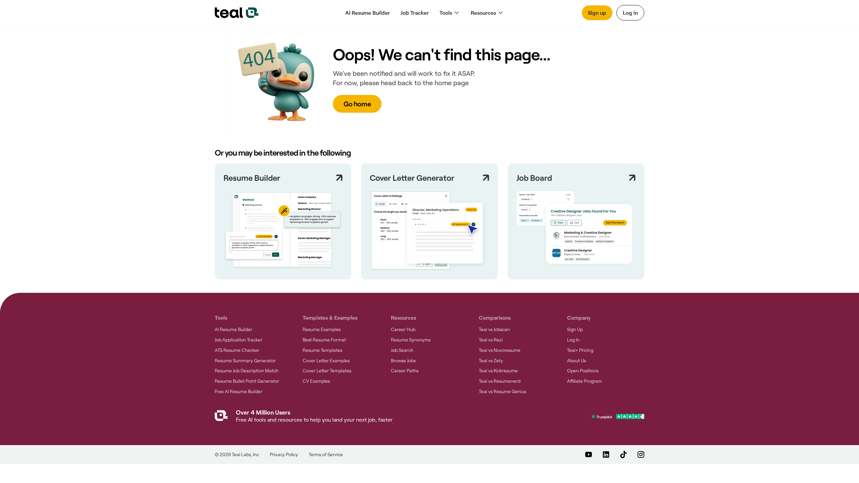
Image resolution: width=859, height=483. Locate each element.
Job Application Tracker (238, 340)
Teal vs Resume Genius (502, 391)
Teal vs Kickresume (498, 371)
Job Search (402, 350)
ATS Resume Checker (237, 350)
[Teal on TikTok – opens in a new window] (623, 454)
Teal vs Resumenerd (499, 381)
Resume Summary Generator (245, 361)
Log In (573, 340)
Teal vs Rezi (491, 340)
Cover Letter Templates (327, 371)
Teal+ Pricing (580, 350)
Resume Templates (322, 350)
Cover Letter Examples (326, 361)
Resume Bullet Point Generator (247, 381)
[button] (449, 13)
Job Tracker (415, 12)
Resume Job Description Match (247, 371)
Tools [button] (446, 12)
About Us (576, 361)
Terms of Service (326, 454)
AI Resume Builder (367, 12)
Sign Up (575, 329)
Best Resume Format (324, 340)
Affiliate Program (584, 381)
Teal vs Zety (491, 361)
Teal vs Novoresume (499, 350)
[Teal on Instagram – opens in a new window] (641, 454)
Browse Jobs (403, 361)
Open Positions (582, 371)
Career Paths (404, 371)
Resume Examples (322, 329)
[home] (237, 13)
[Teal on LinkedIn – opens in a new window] (606, 454)
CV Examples (316, 381)
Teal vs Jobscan (494, 329)
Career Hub (403, 329)
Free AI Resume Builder (238, 391)
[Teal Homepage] (221, 417)
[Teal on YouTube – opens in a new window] (588, 454)
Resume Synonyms (411, 340)
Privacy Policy (284, 454)
